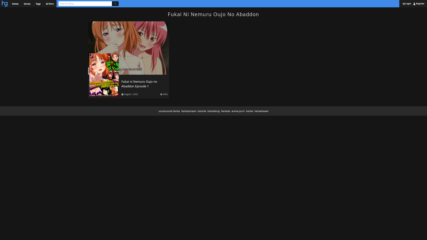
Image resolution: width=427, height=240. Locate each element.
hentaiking (213, 111)
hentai (249, 111)
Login (408, 3)
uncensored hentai (169, 111)
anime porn (238, 111)
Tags (38, 3)
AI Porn (50, 3)
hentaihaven (262, 111)
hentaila (225, 111)
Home (15, 3)
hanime (202, 111)
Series (27, 3)
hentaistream (188, 111)
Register (419, 3)
